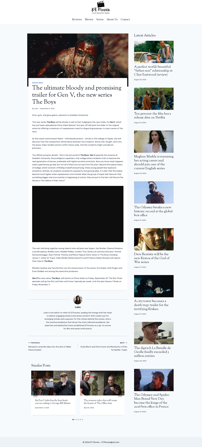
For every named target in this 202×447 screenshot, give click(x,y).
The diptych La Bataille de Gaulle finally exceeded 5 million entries (152, 352)
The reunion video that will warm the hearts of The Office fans (100, 402)
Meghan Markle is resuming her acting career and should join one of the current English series (153, 162)
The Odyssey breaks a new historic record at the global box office (153, 211)
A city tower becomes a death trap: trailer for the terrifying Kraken (151, 305)
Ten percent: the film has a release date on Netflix (152, 115)
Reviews (77, 19)
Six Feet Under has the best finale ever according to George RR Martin (52, 402)
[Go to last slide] (35, 394)
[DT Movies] (101, 7)
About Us (112, 19)
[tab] (73, 419)
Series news (37, 83)
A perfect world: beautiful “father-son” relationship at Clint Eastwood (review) (153, 71)
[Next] (120, 394)
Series (100, 19)
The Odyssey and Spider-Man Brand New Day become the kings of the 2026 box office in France (152, 401)
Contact (125, 19)
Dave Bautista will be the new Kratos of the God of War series (152, 258)
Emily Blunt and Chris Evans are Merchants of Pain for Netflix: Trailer (104, 346)
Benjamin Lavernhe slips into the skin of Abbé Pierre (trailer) (49, 346)
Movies (89, 19)
